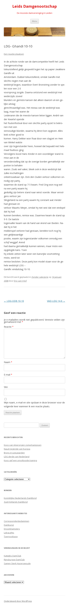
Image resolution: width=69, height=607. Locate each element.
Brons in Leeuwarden (14, 452)
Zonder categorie (39, 277)
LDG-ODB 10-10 (14, 300)
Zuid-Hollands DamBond (16, 501)
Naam (8, 362)
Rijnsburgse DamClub (14, 559)
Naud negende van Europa (17, 448)
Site (6, 386)
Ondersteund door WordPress (18, 601)
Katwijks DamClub (12, 555)
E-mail (8, 374)
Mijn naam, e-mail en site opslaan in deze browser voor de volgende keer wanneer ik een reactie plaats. (34, 404)
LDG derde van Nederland (16, 456)
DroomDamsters (12, 528)
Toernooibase (11, 536)
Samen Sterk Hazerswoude (17, 563)
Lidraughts (9, 532)
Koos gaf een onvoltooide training (20, 460)
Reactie (8, 326)
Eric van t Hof (20, 280)
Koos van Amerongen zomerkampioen (22, 445)
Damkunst (9, 525)
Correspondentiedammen (16, 521)
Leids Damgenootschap (34, 6)
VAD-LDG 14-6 (56, 300)
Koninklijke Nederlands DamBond (20, 498)
